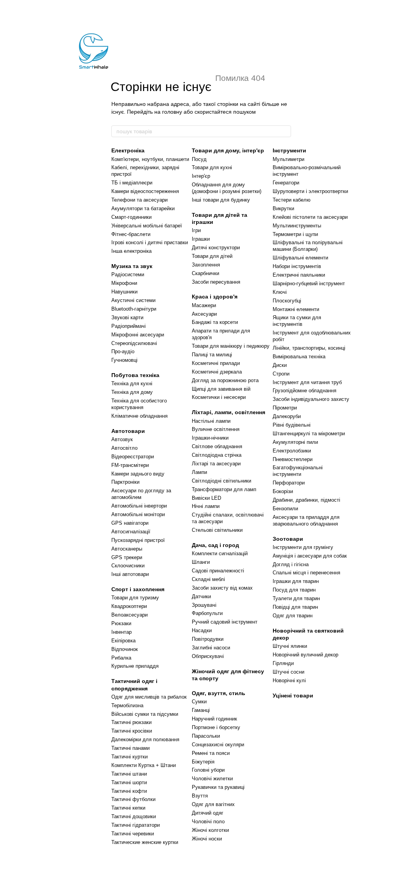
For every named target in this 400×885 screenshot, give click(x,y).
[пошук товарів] (285, 131)
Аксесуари (204, 314)
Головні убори (208, 770)
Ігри (196, 230)
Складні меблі (208, 579)
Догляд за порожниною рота (225, 380)
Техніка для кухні (131, 383)
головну (172, 112)
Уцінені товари (293, 695)
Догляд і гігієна (291, 564)
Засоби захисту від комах (222, 588)
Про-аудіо (122, 351)
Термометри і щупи (295, 234)
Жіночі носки (207, 839)
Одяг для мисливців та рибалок (149, 697)
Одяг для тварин (292, 616)
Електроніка (128, 150)
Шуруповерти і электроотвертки (310, 191)
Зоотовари (288, 539)
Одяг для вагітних (213, 804)
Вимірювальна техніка (299, 356)
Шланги (201, 562)
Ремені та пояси (211, 753)
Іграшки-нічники (210, 438)
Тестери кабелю (292, 200)
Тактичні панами (130, 748)
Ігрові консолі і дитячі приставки (149, 242)
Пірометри (285, 408)
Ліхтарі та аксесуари (216, 464)
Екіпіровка (123, 641)
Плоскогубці (287, 301)
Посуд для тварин (294, 590)
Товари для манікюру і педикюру (231, 346)
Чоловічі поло (208, 821)
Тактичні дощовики (133, 816)
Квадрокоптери (129, 606)
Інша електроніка (131, 251)
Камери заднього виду (137, 474)
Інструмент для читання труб (307, 382)
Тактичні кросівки (131, 731)
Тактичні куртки (129, 757)
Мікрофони (124, 283)
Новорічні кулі (289, 680)
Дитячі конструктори (216, 247)
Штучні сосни (288, 672)
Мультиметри (288, 159)
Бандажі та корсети (215, 322)
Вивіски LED (206, 498)
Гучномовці (124, 360)
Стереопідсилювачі (134, 343)
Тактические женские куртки (144, 842)
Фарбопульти (207, 613)
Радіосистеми (127, 274)
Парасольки (206, 736)
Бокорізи (283, 491)
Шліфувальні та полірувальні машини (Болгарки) (308, 246)
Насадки (202, 630)
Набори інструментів (297, 266)
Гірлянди (283, 663)
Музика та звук (131, 266)
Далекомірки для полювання (145, 739)
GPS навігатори (129, 523)
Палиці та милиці (212, 355)
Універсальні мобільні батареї (146, 226)
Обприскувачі (208, 656)
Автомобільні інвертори (139, 506)
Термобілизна (127, 705)
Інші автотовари (130, 574)
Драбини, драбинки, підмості (306, 500)
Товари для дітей (212, 256)
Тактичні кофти (129, 791)
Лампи (199, 472)
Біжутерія (203, 762)
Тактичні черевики (132, 834)
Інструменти (289, 150)
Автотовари (128, 431)
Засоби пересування (216, 282)
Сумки (199, 701)
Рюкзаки (121, 623)
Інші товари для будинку (221, 200)
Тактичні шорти (129, 782)
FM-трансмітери (130, 465)
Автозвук (122, 439)
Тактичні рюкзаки (131, 722)
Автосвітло (124, 448)
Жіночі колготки (210, 830)
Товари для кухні (212, 167)
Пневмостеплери (292, 459)
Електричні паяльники (299, 275)
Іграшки (201, 239)
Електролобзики (292, 451)
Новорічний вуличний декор (305, 655)
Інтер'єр (201, 176)
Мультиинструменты (297, 226)
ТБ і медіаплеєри (131, 183)
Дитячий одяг (207, 813)
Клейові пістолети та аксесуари (310, 217)
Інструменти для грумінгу (303, 547)
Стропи (281, 374)
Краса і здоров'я (215, 296)
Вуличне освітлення (215, 429)
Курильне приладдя (135, 666)
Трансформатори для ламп (224, 489)
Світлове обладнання (217, 446)
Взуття (200, 796)
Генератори (286, 183)
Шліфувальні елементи (300, 258)
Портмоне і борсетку (216, 727)
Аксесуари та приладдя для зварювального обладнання (306, 520)
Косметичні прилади (216, 363)
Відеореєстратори (132, 456)
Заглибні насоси (211, 648)
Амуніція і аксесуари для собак (310, 556)
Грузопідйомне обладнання (304, 390)
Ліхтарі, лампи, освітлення (228, 412)
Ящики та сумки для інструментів (297, 321)
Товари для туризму (135, 598)
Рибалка (121, 658)
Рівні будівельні (292, 425)
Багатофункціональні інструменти (298, 471)
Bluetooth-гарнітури (133, 309)
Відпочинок (124, 649)
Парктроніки (125, 482)
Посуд (199, 159)
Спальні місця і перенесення (306, 573)
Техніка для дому (132, 392)
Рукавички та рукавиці (218, 787)
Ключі (280, 292)
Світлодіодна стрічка (216, 455)
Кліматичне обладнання (139, 416)
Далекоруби (287, 416)
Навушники (124, 292)
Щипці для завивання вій (221, 389)
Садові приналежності (218, 571)
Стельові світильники (217, 530)
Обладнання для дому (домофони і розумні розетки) (226, 188)
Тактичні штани (129, 774)
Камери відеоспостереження (145, 191)
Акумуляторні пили (295, 442)
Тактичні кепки (128, 808)
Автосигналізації (130, 532)
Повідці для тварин (295, 607)
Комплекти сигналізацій (220, 553)
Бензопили (285, 508)
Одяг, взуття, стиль (218, 693)
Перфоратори (289, 483)
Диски (280, 365)
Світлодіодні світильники (221, 481)
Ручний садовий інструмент (224, 622)
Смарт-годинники (131, 217)
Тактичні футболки (133, 799)
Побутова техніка (135, 375)
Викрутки (283, 208)
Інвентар (121, 632)
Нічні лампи (206, 506)
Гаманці (201, 710)
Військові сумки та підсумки (144, 714)
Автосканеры (126, 549)
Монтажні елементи (296, 309)
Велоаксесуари (129, 615)
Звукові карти (127, 317)
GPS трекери (126, 557)
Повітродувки (207, 639)
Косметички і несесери (219, 397)
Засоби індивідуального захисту (311, 399)
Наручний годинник (214, 719)
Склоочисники (128, 566)
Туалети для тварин (296, 598)
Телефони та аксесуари (139, 200)
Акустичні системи (133, 300)
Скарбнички (205, 273)
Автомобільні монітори (138, 514)
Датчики (201, 596)
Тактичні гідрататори (135, 825)
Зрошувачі (204, 605)
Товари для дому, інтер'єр (228, 150)
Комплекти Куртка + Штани (143, 765)
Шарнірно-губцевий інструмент (309, 283)
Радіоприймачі (128, 326)
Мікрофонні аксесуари (137, 335)
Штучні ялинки (290, 646)
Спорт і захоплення (137, 589)
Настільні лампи (211, 421)
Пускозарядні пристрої (138, 540)
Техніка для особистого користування (139, 404)
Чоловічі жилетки (212, 778)
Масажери (204, 305)
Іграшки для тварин (296, 581)
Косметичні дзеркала (217, 372)
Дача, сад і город (215, 545)
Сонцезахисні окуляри (218, 744)
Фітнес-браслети (130, 234)
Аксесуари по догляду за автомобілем (141, 494)
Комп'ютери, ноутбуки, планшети (150, 159)
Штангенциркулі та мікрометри (309, 433)
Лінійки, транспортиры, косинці (309, 348)
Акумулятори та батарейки (143, 208)
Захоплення (206, 265)
